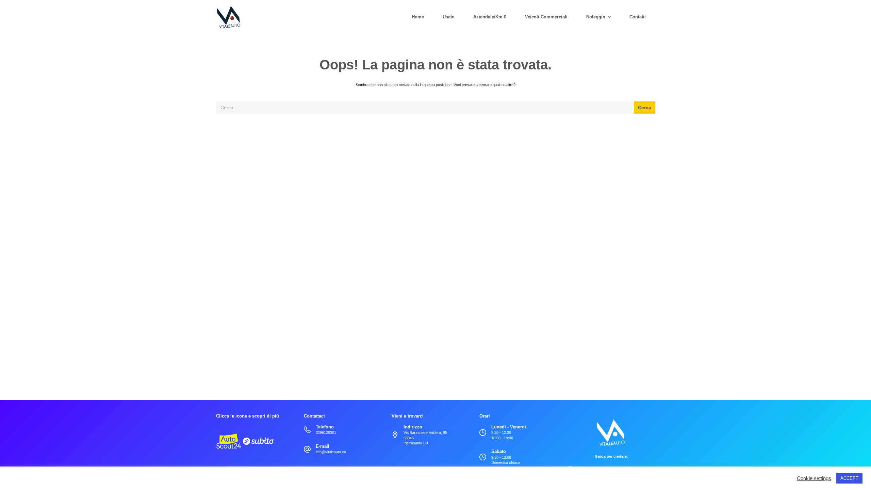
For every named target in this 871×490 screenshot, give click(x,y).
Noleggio (595, 16)
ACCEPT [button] (849, 478)
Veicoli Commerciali (546, 16)
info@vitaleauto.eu (331, 452)
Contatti (637, 16)
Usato (449, 16)
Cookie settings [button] (814, 478)
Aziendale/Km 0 (489, 16)
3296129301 (326, 432)
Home (418, 16)
